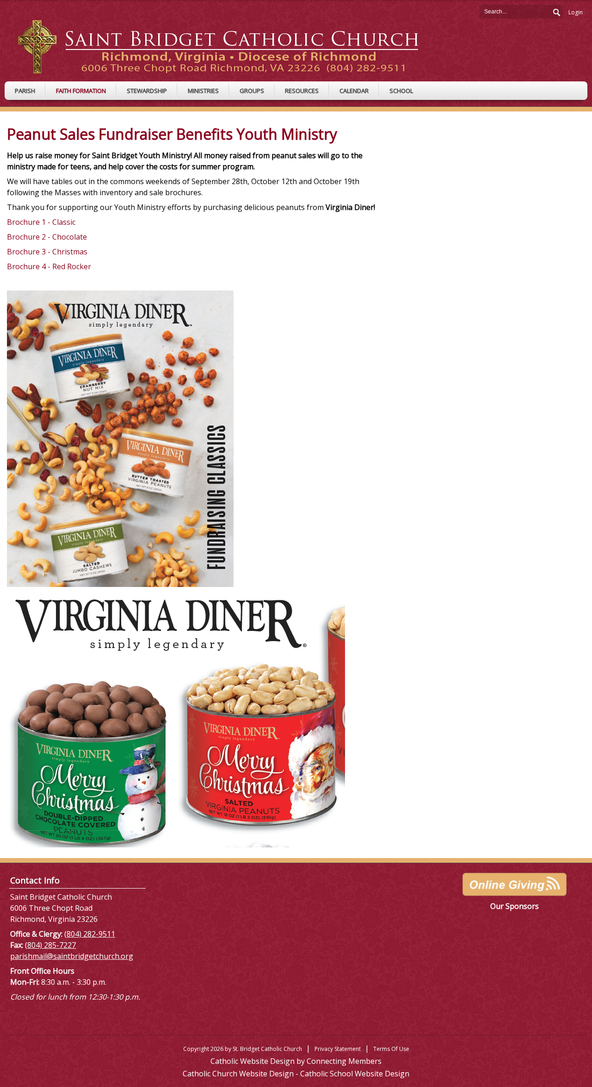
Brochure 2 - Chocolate (47, 237)
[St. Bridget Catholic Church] (225, 46)
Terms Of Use (391, 1049)
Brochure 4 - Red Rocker (50, 266)
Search (556, 11)
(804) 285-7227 (50, 945)
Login (575, 12)
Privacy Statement (337, 1049)
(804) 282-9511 (89, 934)
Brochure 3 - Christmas (47, 252)
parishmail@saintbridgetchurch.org (71, 956)
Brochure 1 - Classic (41, 222)
